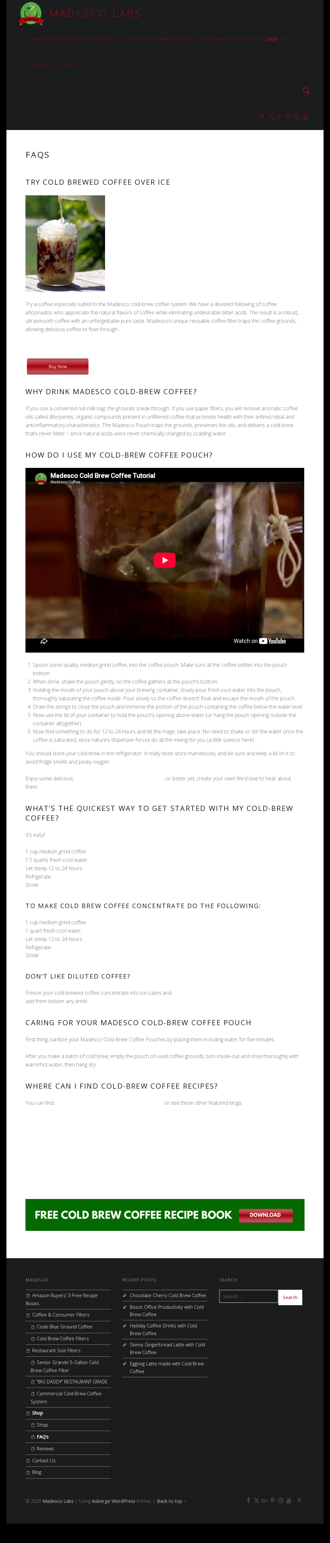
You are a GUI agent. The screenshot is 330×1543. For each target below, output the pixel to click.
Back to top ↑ (171, 1501)
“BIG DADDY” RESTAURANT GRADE (72, 1382)
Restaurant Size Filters (225, 39)
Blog (69, 65)
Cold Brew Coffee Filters (63, 1338)
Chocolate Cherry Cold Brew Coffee (168, 1295)
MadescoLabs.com (47, 1119)
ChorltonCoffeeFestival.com (57, 1169)
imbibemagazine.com (49, 1186)
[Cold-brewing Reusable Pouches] (57, 366)
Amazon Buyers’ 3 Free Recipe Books (74, 39)
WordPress (123, 1501)
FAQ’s (43, 1437)
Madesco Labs (96, 13)
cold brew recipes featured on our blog (119, 778)
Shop (272, 39)
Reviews (45, 1448)
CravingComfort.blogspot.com (59, 1153)
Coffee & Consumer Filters (153, 39)
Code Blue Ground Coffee (64, 1327)
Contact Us (45, 65)
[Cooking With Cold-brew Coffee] (164, 1214)
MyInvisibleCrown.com (51, 1136)
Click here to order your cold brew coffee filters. (79, 345)
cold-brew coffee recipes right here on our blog (109, 1102)
